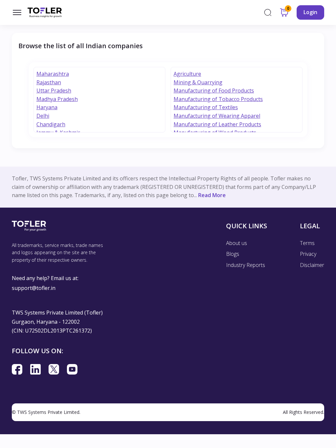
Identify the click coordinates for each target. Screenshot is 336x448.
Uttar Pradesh (53, 90)
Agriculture (187, 73)
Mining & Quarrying (198, 82)
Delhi (42, 115)
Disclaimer (312, 265)
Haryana (46, 107)
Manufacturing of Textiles (206, 107)
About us (236, 243)
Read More (212, 195)
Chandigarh (50, 124)
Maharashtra (52, 73)
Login (310, 12)
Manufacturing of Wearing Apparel (217, 115)
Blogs (232, 253)
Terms (307, 243)
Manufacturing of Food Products (214, 90)
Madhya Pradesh (57, 99)
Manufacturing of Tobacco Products (218, 99)
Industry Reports (245, 265)
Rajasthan (48, 82)
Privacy (308, 253)
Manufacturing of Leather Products (217, 124)
